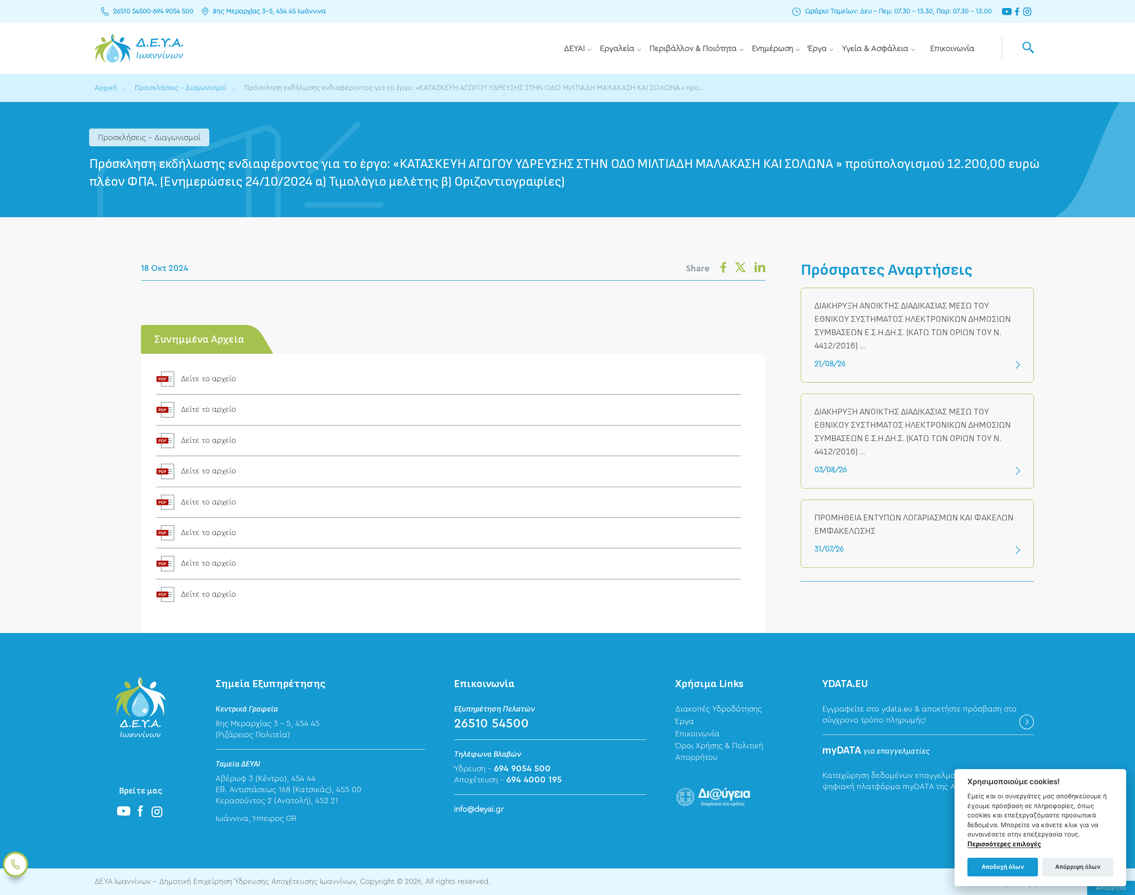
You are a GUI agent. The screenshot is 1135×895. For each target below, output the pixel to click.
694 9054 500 (173, 11)
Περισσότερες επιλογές (1004, 844)
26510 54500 (132, 11)
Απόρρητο (1111, 888)
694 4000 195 (534, 779)
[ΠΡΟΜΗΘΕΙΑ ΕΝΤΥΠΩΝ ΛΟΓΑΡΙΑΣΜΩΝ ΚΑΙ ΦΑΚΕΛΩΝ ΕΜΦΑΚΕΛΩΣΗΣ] (917, 533)
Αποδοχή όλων (1003, 866)
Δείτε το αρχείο (208, 379)
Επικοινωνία (952, 48)
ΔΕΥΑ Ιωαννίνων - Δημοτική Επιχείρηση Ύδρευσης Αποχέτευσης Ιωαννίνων (138, 48)
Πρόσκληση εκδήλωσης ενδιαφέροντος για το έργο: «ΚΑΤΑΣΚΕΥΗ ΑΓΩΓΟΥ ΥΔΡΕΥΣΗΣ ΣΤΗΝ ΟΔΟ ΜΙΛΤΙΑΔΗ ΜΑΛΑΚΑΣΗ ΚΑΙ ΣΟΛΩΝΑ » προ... (474, 87)
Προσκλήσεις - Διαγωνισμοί (181, 87)
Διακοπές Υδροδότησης (718, 709)
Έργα (817, 48)
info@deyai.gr (479, 809)
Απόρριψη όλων (1077, 866)
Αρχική (105, 87)
